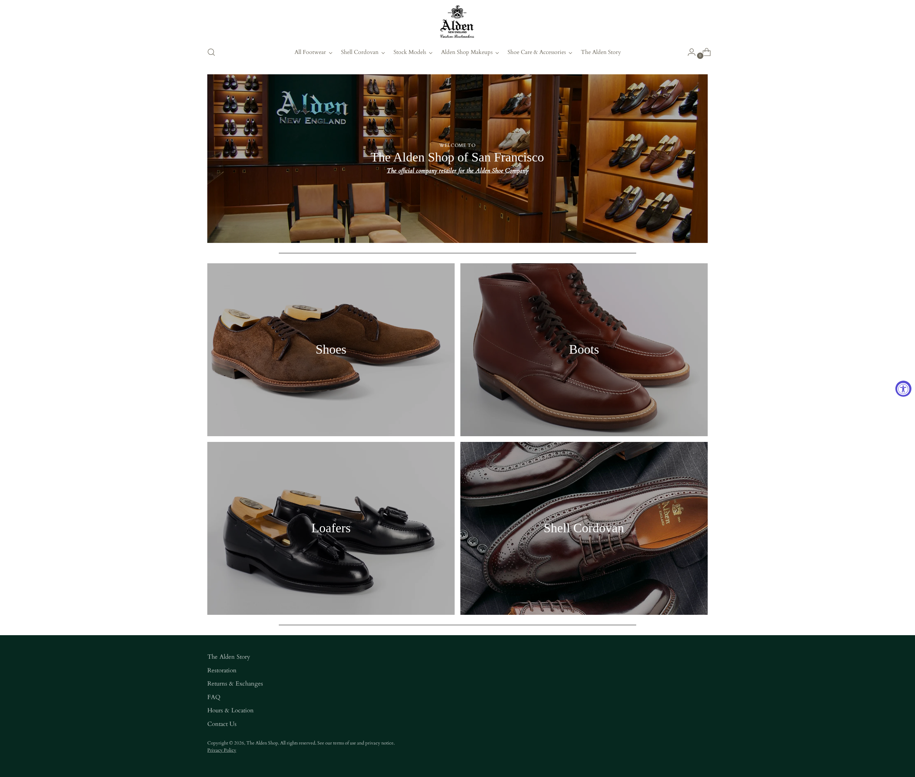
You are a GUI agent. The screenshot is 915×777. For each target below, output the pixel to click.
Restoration (222, 670)
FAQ (214, 697)
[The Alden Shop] (457, 22)
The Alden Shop (262, 743)
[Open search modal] (211, 52)
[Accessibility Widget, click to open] (903, 388)
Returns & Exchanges (235, 683)
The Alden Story (228, 657)
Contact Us (222, 724)
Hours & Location (230, 710)
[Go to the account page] (689, 52)
